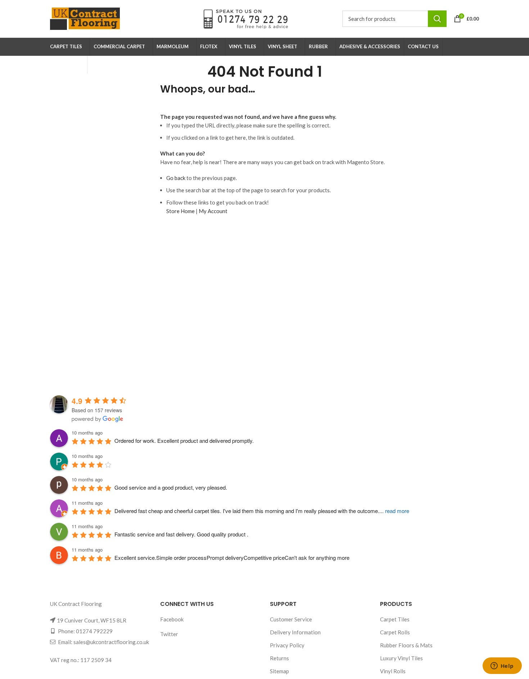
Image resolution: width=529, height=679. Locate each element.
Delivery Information (295, 632)
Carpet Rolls (395, 632)
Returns (279, 658)
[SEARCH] (437, 18)
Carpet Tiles (395, 619)
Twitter (169, 634)
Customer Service (291, 619)
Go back (175, 178)
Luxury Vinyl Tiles (401, 658)
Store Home (180, 211)
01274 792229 (94, 631)
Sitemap (279, 671)
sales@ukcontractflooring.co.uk (111, 642)
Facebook (172, 619)
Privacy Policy (287, 645)
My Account (213, 211)
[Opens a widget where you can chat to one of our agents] (502, 666)
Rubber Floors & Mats (406, 645)
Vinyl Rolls (393, 671)
